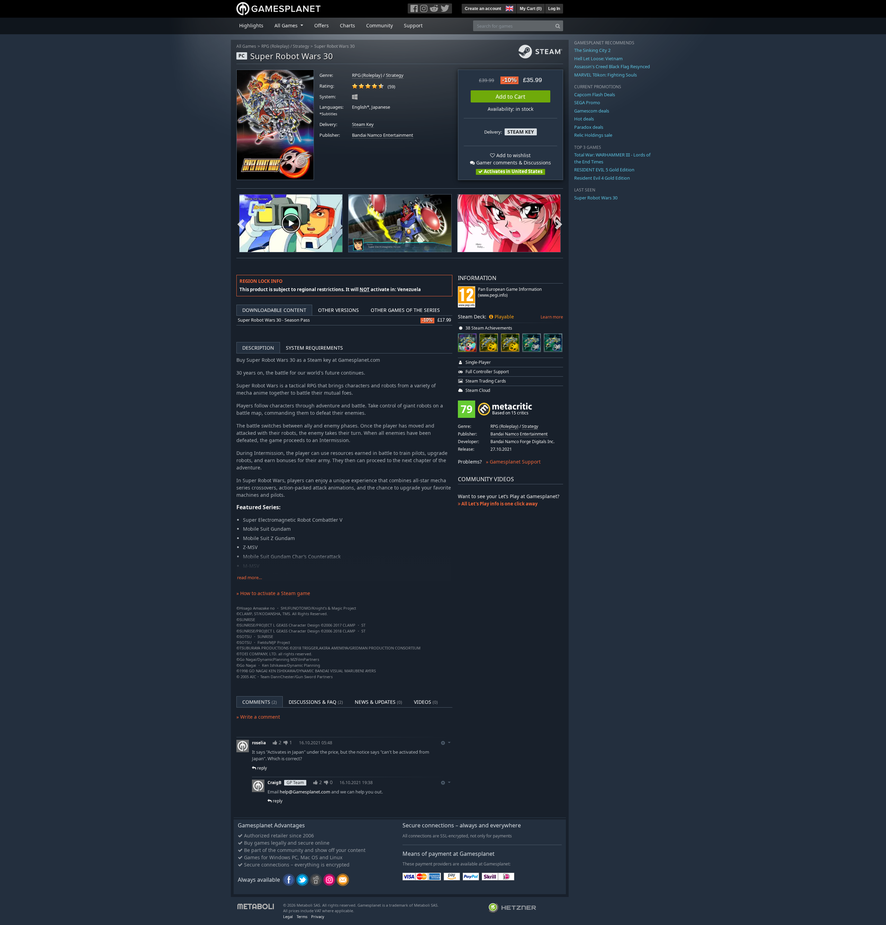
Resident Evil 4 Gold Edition (602, 178)
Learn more (552, 317)
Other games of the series (405, 310)
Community (379, 25)
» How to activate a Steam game (273, 593)
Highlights (251, 25)
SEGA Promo (587, 102)
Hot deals (584, 119)
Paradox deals (588, 127)
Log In (554, 8)
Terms (302, 916)
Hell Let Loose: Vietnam (598, 58)
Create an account (483, 8)
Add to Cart (510, 96)
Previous (241, 223)
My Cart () (531, 8)
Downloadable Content (274, 310)
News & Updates (378, 702)
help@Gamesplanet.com (305, 792)
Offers (321, 25)
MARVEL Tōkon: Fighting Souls (605, 75)
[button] (508, 7)
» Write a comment (258, 716)
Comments (259, 702)
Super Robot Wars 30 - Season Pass (274, 320)
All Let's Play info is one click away (498, 504)
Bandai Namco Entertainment (382, 135)
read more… (249, 578)
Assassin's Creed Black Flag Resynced (612, 66)
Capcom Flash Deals (594, 94)
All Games (246, 46)
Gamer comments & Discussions (513, 162)
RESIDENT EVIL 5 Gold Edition (604, 170)
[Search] (557, 25)
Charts (347, 25)
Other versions (338, 310)
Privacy (317, 916)
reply (261, 768)
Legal (288, 916)
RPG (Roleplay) (275, 46)
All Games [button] (286, 25)
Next (558, 223)
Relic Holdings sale (593, 135)
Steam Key (363, 124)
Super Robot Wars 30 (334, 46)
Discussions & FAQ (316, 702)
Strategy (301, 46)
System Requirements (314, 347)
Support (413, 25)
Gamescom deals (591, 111)
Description (258, 347)
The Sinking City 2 (592, 50)
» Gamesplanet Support (513, 461)
